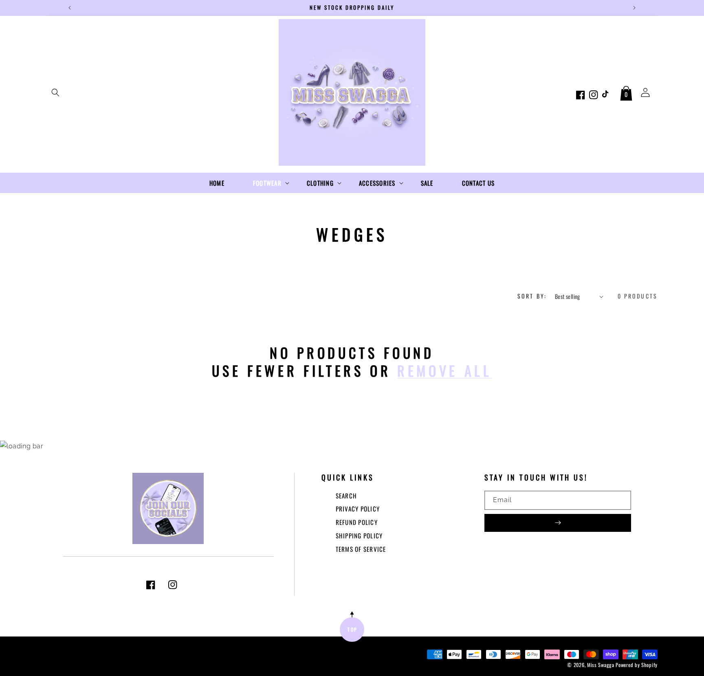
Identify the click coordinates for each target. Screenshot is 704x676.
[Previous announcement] (70, 7)
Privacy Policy (358, 508)
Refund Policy (357, 522)
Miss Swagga (600, 665)
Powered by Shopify (637, 665)
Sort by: (532, 296)
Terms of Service (361, 548)
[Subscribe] (557, 523)
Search (346, 495)
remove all (444, 371)
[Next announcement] (634, 7)
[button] (55, 92)
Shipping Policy (359, 535)
